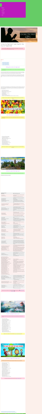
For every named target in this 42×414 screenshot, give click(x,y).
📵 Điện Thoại (3, 9)
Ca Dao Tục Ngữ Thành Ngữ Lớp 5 (5, 63)
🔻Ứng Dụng (3, 13)
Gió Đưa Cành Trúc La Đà (17, 146)
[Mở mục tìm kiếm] (1, 2)
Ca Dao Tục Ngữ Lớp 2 (17, 378)
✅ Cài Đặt (3, 10)
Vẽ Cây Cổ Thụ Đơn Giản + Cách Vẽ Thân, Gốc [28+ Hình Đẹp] (8, 411)
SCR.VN (6, 413)
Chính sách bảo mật (13, 413)
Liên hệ (22, 413)
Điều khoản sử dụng (18, 413)
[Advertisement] (21, 22)
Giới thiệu (8, 413)
